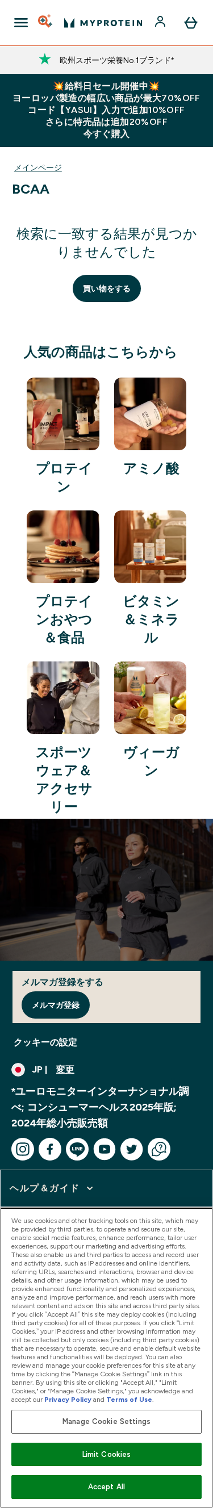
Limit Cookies (106, 1454)
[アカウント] (161, 23)
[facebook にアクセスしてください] (50, 1149)
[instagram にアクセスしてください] (22, 1149)
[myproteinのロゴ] (103, 22)
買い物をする (107, 288)
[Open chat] (159, 1149)
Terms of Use (129, 1400)
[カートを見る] (191, 22)
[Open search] (46, 22)
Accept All (106, 1486)
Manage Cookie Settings (106, 1421)
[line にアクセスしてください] (77, 1149)
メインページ (38, 167)
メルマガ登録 (56, 1004)
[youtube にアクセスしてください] (104, 1149)
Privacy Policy (67, 1400)
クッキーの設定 (45, 1042)
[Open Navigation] (21, 22)
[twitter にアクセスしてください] (131, 1149)
